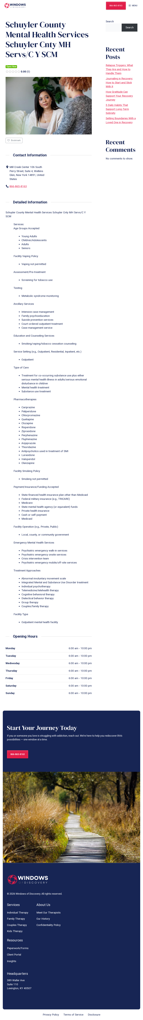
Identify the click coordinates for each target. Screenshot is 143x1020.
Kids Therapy (14, 931)
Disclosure (94, 1014)
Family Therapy (16, 918)
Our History (43, 918)
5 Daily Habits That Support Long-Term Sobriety (117, 109)
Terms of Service (73, 1014)
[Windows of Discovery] (15, 5)
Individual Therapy (17, 912)
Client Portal (14, 954)
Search (110, 21)
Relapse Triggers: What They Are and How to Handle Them (119, 69)
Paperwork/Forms (17, 948)
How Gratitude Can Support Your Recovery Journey (119, 95)
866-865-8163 (115, 5)
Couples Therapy (17, 925)
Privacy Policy (51, 1014)
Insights (11, 961)
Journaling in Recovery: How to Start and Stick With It (119, 82)
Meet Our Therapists (48, 912)
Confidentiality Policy (48, 925)
